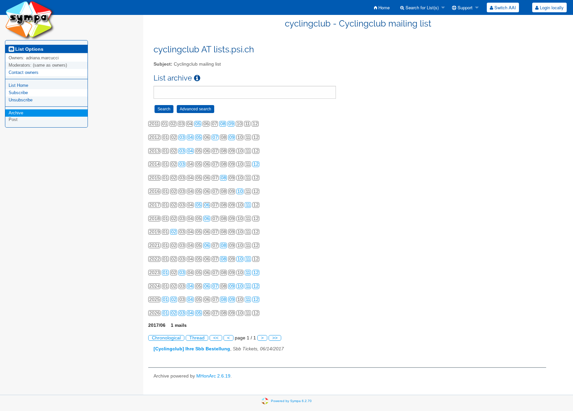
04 (190, 137)
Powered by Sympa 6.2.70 (291, 401)
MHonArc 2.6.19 (213, 376)
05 (198, 123)
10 (240, 191)
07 (215, 137)
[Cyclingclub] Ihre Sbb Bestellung (192, 348)
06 (207, 205)
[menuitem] (382, 7)
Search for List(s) (421, 7)
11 (248, 205)
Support (464, 7)
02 (173, 231)
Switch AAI (504, 7)
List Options (28, 49)
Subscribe (18, 92)
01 (165, 272)
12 (256, 164)
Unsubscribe (20, 99)
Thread (197, 337)
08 (222, 123)
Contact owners (23, 72)
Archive (16, 112)
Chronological (166, 337)
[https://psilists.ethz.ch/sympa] (30, 19)
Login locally (551, 7)
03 (182, 137)
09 (231, 123)
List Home (18, 85)
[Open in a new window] (197, 78)
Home (383, 7)
